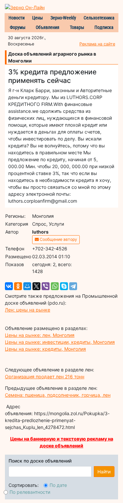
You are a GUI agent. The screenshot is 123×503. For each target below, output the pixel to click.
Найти (104, 471)
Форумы (18, 27)
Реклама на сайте (97, 43)
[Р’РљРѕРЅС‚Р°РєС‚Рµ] (9, 286)
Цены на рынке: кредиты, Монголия (45, 349)
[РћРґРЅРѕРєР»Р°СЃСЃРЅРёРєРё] (18, 286)
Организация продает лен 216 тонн (44, 376)
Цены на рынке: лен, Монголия (39, 335)
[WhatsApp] (55, 286)
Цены (37, 17)
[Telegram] (73, 286)
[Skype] (64, 286)
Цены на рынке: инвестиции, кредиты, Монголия (60, 342)
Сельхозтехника (99, 17)
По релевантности (30, 492)
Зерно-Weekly (63, 17)
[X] (36, 286)
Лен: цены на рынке (27, 310)
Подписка (103, 27)
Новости (17, 17)
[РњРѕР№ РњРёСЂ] (27, 286)
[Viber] (46, 286)
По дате (58, 485)
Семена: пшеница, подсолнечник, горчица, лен (58, 395)
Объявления (47, 27)
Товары (77, 27)
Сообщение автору (58, 239)
